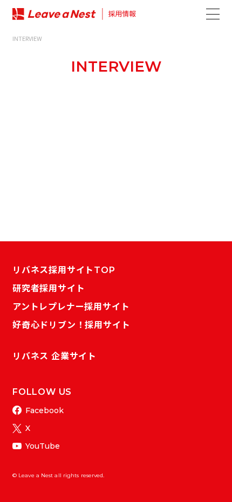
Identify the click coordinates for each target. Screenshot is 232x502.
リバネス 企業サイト (54, 356)
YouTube (42, 446)
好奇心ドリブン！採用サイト (71, 325)
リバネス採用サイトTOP (63, 270)
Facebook (44, 410)
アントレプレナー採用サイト (70, 307)
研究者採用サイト (48, 288)
